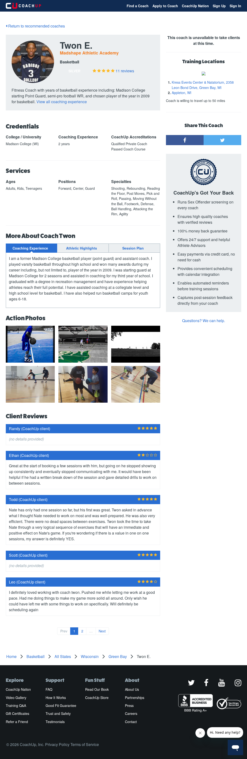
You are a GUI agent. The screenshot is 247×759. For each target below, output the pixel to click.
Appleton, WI (181, 92)
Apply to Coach (165, 5)
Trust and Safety (58, 713)
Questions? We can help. (203, 320)
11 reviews (125, 71)
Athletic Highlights (81, 248)
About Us (132, 689)
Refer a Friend (17, 721)
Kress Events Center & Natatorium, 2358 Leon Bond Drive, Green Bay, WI (203, 85)
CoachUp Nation (195, 5)
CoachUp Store (97, 697)
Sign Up (219, 5)
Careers (131, 713)
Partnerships (134, 697)
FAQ (49, 689)
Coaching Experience (30, 248)
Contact (131, 721)
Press (129, 705)
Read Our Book (97, 689)
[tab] (31, 248)
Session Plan (133, 248)
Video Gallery (16, 697)
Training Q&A (16, 705)
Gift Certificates (17, 713)
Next (102, 631)
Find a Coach (138, 5)
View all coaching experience (61, 101)
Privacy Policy (57, 744)
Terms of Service (84, 744)
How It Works (56, 697)
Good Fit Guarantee (61, 705)
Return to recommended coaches (36, 26)
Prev (63, 631)
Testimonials (55, 721)
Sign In (235, 5)
